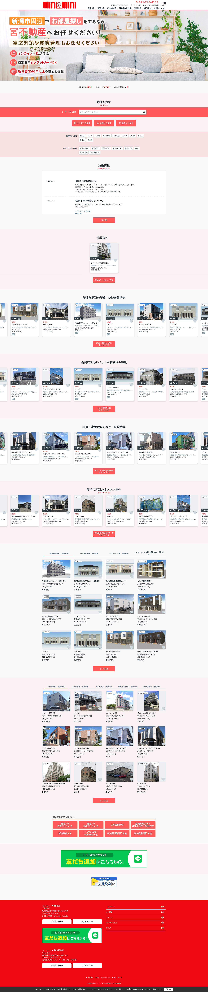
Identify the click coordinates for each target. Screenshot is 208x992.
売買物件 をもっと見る (104, 280)
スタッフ (109, 917)
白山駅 (90, 136)
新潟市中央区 (84, 148)
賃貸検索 (91, 8)
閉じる (168, 989)
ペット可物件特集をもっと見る (104, 409)
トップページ (110, 907)
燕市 (136, 148)
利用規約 (90, 977)
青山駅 (90, 140)
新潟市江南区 (117, 148)
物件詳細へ (78, 213)
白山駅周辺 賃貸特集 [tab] (80, 686)
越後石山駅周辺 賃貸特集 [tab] (128, 686)
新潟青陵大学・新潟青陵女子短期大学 (143, 824)
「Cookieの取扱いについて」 (140, 989)
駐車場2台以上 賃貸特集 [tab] (59, 553)
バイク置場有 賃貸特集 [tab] (89, 553)
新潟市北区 (83, 152)
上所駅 (97, 136)
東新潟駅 (116, 136)
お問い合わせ (159, 8)
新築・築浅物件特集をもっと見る (104, 344)
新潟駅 (82, 136)
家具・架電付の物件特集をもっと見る (104, 471)
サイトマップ (118, 977)
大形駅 (140, 136)
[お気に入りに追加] (115, 260)
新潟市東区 (95, 148)
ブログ (108, 928)
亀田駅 (82, 140)
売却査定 (137, 8)
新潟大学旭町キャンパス (91, 824)
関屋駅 (125, 136)
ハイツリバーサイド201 (83, 211)
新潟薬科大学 (65, 833)
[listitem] (104, 258)
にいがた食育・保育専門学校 (91, 833)
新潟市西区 (106, 148)
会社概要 (109, 912)
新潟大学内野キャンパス (65, 824)
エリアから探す (83, 123)
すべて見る (104, 669)
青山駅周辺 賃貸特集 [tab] (104, 686)
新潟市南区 (128, 148)
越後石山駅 (106, 136)
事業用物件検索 (125, 8)
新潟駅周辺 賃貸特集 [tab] (56, 686)
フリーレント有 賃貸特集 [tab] (119, 553)
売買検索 (101, 8)
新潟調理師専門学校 (117, 833)
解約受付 (147, 8)
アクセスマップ (111, 922)
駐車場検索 (111, 8)
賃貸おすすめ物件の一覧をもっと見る (104, 534)
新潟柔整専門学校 (143, 833)
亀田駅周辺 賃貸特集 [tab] (152, 686)
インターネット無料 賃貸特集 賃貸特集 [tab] (148, 553)
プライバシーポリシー (103, 977)
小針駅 (132, 136)
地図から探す (127, 123)
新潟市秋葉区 (95, 152)
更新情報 (104, 220)
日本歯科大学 (117, 825)
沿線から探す (105, 123)
